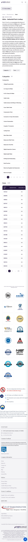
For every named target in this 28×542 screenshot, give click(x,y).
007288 (5, 234)
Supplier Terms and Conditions (7, 495)
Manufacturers (10, 14)
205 (18, 271)
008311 (5, 242)
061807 (5, 250)
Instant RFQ (3, 474)
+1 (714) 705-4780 (7, 435)
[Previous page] (5, 177)
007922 (5, 215)
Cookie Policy (4, 483)
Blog (2, 469)
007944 (5, 227)
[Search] (22, 2)
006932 (5, 266)
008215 (5, 223)
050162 (5, 191)
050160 (5, 238)
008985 (5, 219)
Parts (16, 70)
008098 (5, 195)
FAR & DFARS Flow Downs (6, 515)
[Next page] (23, 177)
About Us (3, 463)
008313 (5, 207)
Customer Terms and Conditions (8, 497)
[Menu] (25, 2)
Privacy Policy (4, 481)
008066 (5, 199)
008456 (5, 258)
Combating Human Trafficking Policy (9, 487)
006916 (5, 262)
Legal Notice (4, 513)
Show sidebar (7, 8)
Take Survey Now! (5, 453)
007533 (5, 230)
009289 (5, 211)
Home (3, 14)
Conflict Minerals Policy (6, 485)
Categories (7, 70)
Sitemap (3, 471)
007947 (5, 203)
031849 (5, 254)
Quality (2, 467)
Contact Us (3, 465)
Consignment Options (5, 518)
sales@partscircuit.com (8, 433)
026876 (5, 246)
